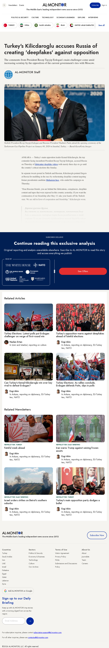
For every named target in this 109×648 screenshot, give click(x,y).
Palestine (5, 570)
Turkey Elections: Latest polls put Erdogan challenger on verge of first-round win (26, 335)
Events (21, 5)
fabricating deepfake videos (46, 164)
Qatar (4, 577)
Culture (35, 17)
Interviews (93, 17)
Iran (3, 560)
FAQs (57, 560)
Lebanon (5, 580)
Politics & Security (19, 17)
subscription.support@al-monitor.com (48, 632)
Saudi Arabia (7, 556)
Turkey (4, 553)
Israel (4, 566)
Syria (4, 584)
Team (84, 560)
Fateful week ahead (14, 448)
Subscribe (95, 5)
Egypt (4, 573)
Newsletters (13, 5)
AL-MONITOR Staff (27, 72)
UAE (3, 563)
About (84, 553)
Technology (47, 17)
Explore (81, 17)
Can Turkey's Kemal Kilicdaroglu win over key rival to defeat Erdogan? (28, 384)
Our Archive (33, 566)
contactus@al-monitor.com (38, 637)
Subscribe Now (97, 535)
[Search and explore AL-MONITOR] (4, 5)
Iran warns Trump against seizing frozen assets (77, 449)
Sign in (104, 5)
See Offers (83, 271)
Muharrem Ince (52, 180)
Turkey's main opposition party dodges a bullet (78, 502)
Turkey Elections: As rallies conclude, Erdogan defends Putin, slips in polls (75, 384)
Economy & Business (66, 17)
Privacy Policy (60, 556)
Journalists (85, 556)
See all (101, 25)
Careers (85, 563)
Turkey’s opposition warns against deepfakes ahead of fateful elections (80, 335)
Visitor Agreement (62, 553)
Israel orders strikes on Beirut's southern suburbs (25, 502)
